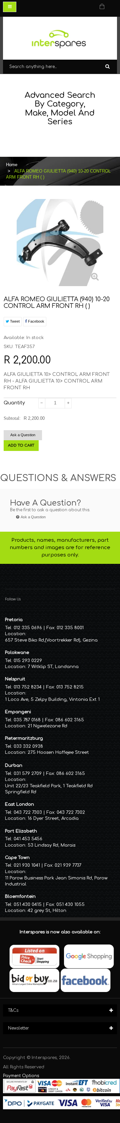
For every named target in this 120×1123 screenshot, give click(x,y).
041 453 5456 (28, 839)
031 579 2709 (28, 773)
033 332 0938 (28, 746)
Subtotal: (12, 418)
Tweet (14, 321)
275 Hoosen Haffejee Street (58, 752)
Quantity (14, 402)
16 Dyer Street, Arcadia (53, 818)
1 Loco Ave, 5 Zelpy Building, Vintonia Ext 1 (52, 699)
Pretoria (14, 619)
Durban (13, 765)
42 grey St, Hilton (47, 910)
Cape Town (17, 857)
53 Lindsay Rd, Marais (51, 845)
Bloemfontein (20, 896)
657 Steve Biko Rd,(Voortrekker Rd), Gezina (51, 640)
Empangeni (18, 712)
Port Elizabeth (21, 831)
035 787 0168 (27, 720)
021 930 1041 (27, 865)
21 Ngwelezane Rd (47, 726)
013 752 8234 (28, 687)
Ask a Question (22, 435)
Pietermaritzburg (24, 738)
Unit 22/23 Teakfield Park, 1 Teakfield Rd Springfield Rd (49, 789)
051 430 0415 (28, 904)
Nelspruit (15, 679)
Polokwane (17, 652)
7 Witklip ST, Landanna (53, 666)
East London (19, 804)
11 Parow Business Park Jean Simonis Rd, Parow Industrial (56, 881)
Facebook (35, 321)
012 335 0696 (28, 627)
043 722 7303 (28, 812)
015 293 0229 (28, 660)
